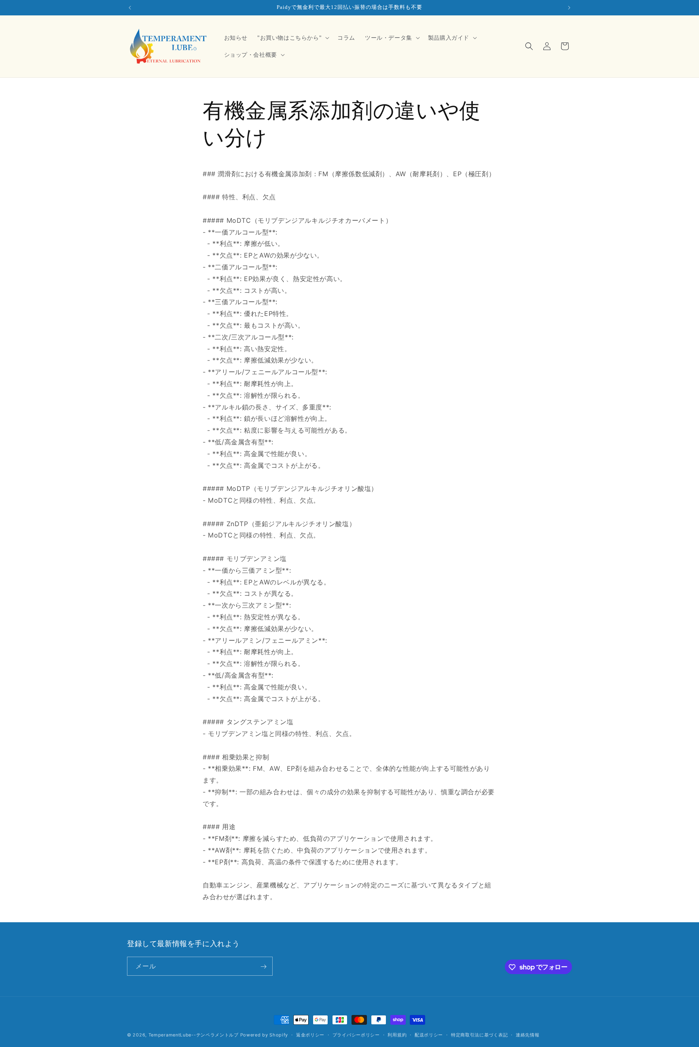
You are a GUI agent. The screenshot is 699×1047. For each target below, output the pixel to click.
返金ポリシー (310, 1034)
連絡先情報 (528, 1034)
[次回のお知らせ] (569, 7)
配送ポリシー (429, 1034)
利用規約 (397, 1034)
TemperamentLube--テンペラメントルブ (193, 1035)
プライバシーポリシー (356, 1034)
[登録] (263, 966)
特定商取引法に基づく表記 (479, 1034)
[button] (292, 37)
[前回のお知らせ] (130, 7)
